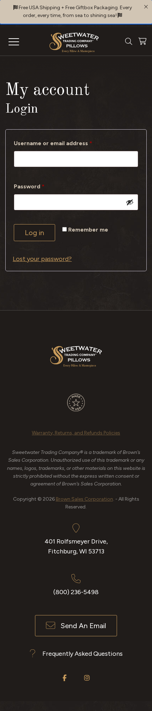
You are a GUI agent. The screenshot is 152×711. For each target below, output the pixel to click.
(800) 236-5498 (76, 592)
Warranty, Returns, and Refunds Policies (76, 433)
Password (41, 186)
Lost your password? (42, 259)
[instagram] (87, 678)
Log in (34, 232)
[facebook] (64, 678)
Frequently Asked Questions (82, 654)
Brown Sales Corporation (84, 499)
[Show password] (130, 202)
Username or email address (65, 143)
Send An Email (83, 625)
